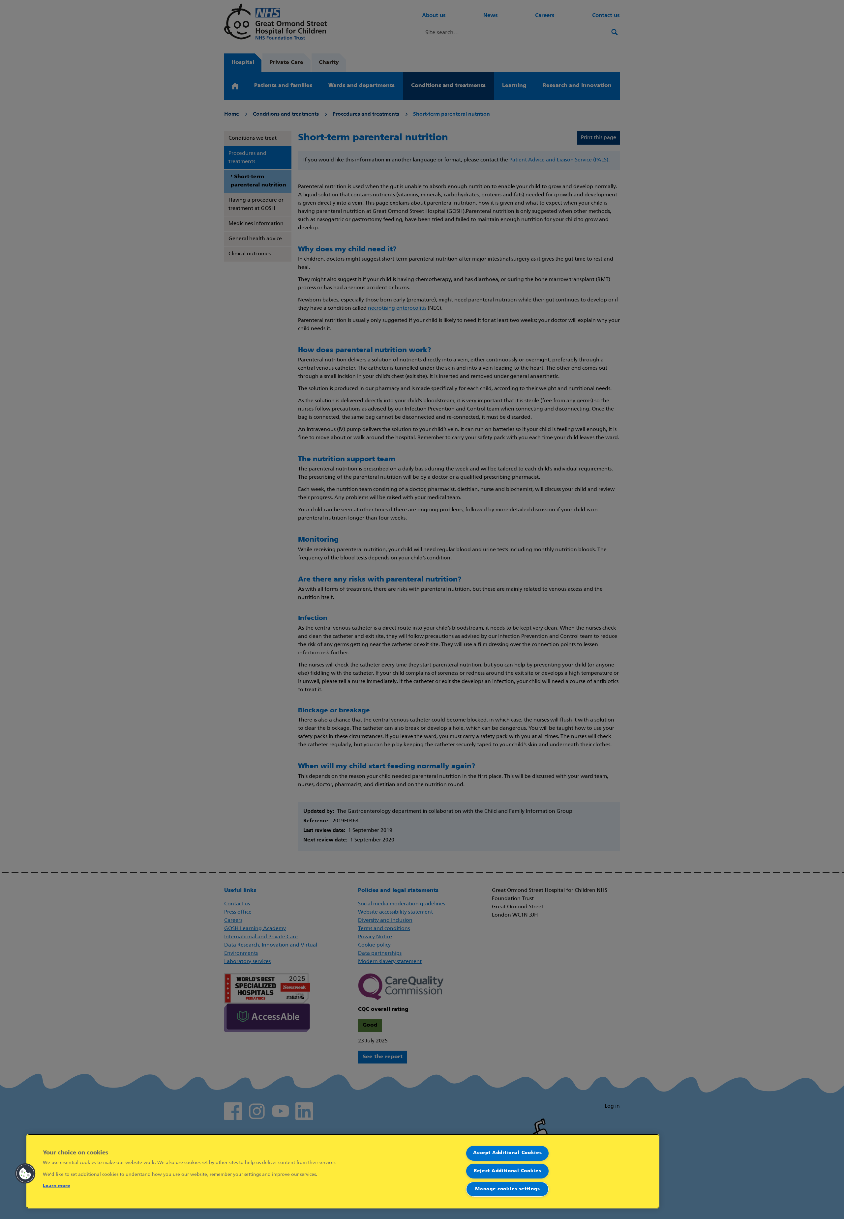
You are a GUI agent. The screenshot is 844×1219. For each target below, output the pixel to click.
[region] (342, 1171)
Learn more (56, 1185)
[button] (25, 1173)
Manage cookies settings (507, 1189)
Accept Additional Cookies (507, 1152)
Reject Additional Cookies (507, 1171)
